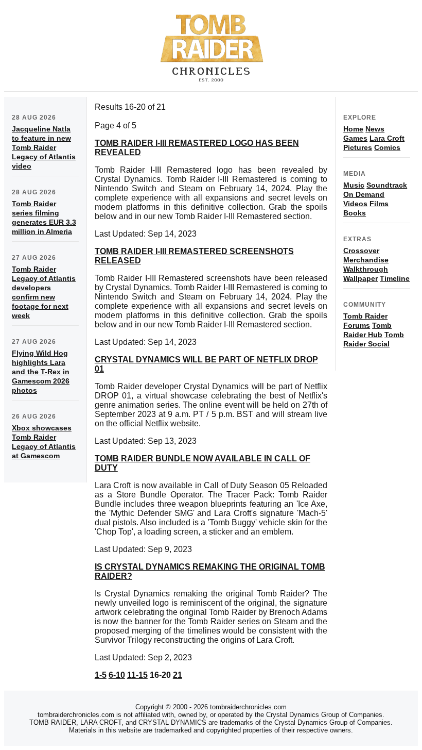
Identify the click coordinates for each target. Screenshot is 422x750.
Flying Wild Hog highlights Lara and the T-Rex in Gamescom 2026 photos (40, 371)
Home (353, 129)
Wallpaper (360, 278)
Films (379, 203)
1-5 (101, 675)
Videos (355, 203)
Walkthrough (365, 269)
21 (177, 675)
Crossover (361, 250)
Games (355, 138)
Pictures (357, 147)
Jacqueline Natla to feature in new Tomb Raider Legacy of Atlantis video (44, 147)
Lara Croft (387, 138)
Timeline (395, 278)
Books (354, 213)
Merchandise (366, 260)
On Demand (363, 194)
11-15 (137, 675)
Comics (387, 147)
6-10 (117, 675)
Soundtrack (386, 185)
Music (353, 185)
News (374, 129)
